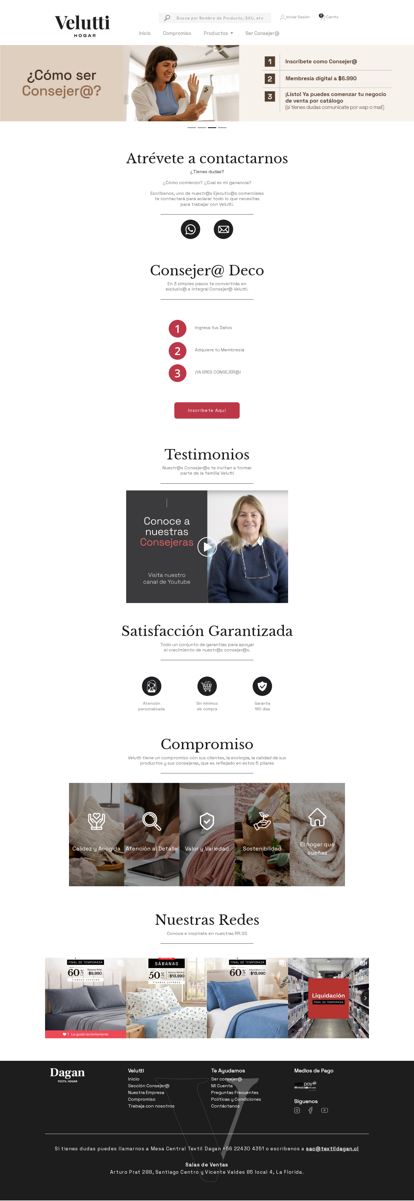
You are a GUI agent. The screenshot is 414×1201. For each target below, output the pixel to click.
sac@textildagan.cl (332, 1149)
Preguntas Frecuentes (235, 1092)
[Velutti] (82, 26)
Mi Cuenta (222, 1086)
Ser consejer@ (226, 1079)
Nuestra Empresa (146, 1092)
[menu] (215, 18)
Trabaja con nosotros (151, 1106)
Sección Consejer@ (149, 1086)
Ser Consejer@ (262, 33)
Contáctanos (225, 1106)
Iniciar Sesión (297, 17)
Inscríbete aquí (207, 410)
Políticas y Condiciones (236, 1099)
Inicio (145, 33)
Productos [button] (216, 33)
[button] (328, 17)
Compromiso (177, 33)
